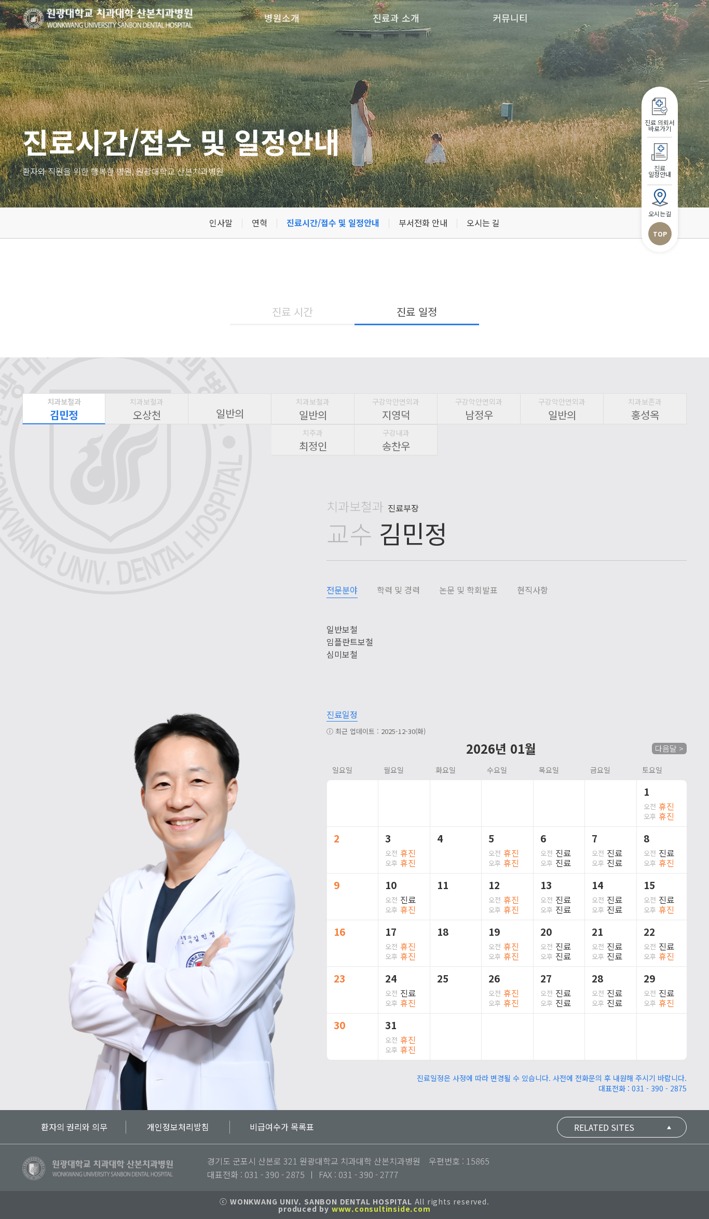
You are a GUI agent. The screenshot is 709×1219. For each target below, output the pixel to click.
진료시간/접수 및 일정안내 (333, 222)
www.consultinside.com (381, 1208)
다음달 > (669, 748)
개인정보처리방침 (178, 1126)
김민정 (64, 409)
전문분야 (342, 590)
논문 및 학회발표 (468, 590)
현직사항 (532, 590)
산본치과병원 (108, 18)
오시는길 (659, 213)
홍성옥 (645, 409)
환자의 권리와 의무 (74, 1126)
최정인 (313, 440)
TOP (660, 233)
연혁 (259, 222)
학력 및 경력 (398, 590)
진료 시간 (292, 311)
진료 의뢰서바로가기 (660, 125)
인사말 (221, 222)
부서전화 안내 (423, 222)
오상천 (146, 409)
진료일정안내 (659, 170)
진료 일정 (417, 311)
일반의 (230, 413)
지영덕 (395, 409)
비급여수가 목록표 (282, 1126)
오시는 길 (483, 222)
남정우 (478, 409)
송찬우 (396, 440)
